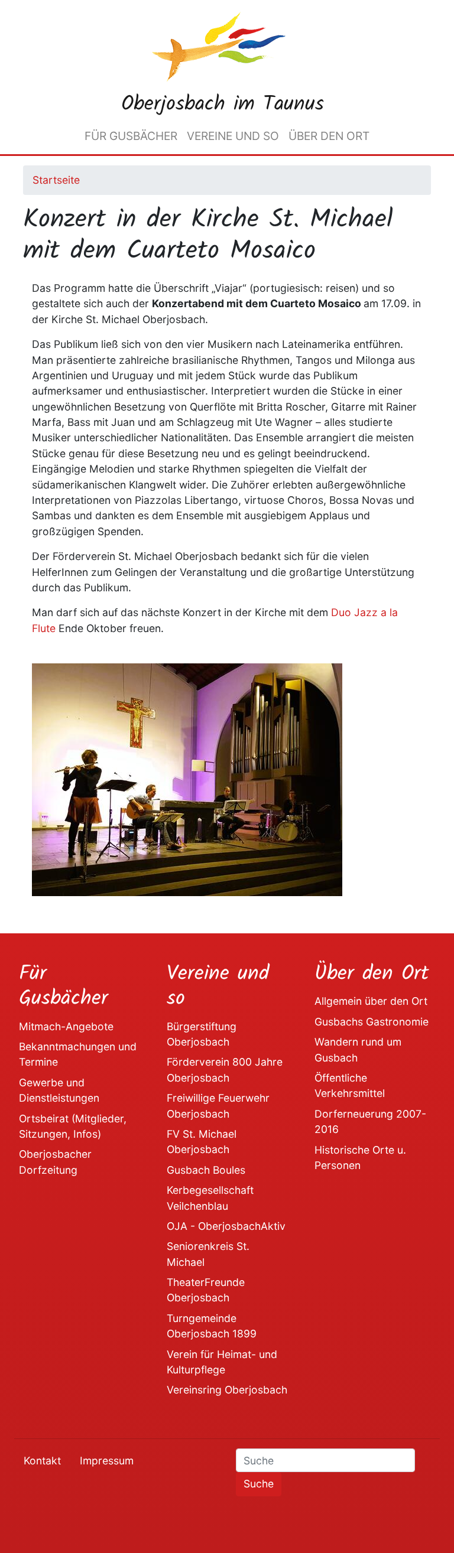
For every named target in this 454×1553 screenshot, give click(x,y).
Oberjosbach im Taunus (222, 104)
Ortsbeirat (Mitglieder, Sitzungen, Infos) (73, 1126)
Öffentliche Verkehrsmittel (349, 1085)
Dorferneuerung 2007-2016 (370, 1121)
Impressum (107, 1460)
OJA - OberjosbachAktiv (226, 1226)
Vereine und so (233, 136)
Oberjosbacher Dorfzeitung (55, 1162)
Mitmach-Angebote (66, 1026)
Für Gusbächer (131, 136)
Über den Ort (328, 136)
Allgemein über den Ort (370, 1001)
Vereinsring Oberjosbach (227, 1389)
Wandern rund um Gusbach (357, 1049)
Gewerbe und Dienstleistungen (59, 1090)
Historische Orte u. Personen (360, 1157)
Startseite (56, 180)
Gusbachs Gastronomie (371, 1021)
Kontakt (42, 1460)
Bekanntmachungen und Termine (78, 1054)
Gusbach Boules (206, 1170)
